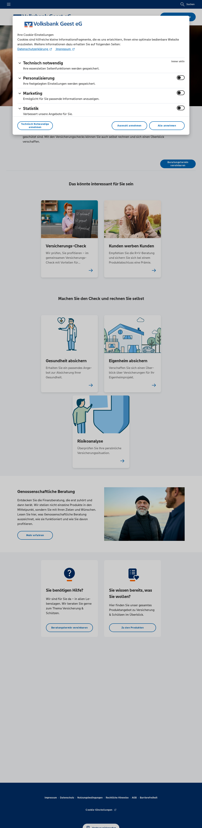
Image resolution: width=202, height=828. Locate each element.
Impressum (63, 49)
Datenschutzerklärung (33, 49)
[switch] (181, 77)
